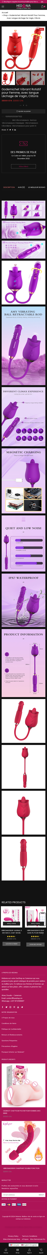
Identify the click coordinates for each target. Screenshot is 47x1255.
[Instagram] (10, 1007)
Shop (5, 15)
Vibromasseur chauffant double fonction (21, 1168)
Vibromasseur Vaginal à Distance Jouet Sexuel (11, 931)
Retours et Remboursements (12, 1035)
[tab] (9, 187)
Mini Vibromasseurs (20, 120)
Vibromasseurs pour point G (24, 126)
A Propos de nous (8, 1017)
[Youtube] (18, 1007)
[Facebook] (2, 1007)
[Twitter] (6, 1007)
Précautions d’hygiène (9, 1046)
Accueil (5, 12)
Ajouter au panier (24, 111)
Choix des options (36, 944)
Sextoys (33, 120)
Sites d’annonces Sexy (11, 1239)
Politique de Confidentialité (11, 1029)
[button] (4, 49)
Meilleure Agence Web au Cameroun (29, 1227)
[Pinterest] (14, 1007)
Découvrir (42, 2)
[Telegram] (22, 1007)
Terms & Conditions (29, 1236)
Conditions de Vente (9, 1023)
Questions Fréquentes (9, 1040)
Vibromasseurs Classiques (13, 123)
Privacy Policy (13, 1236)
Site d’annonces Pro (37, 1239)
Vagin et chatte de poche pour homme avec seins (22, 1112)
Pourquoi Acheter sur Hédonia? (13, 1052)
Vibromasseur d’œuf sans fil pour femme (35, 931)
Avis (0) (21, 187)
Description (9, 187)
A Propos (25, 1239)
